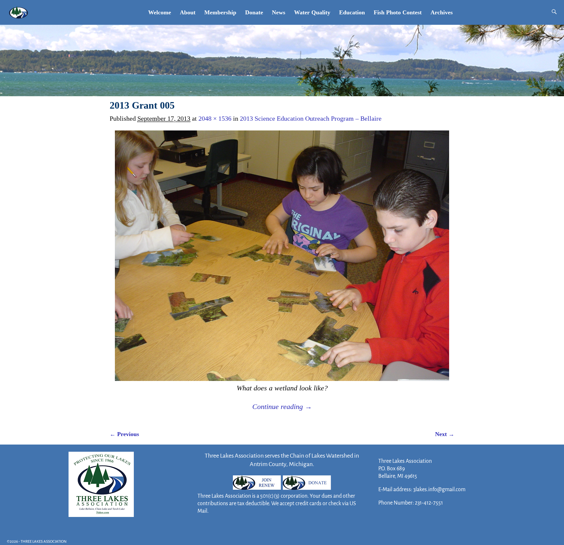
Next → (444, 434)
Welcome (159, 12)
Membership (220, 12)
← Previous (124, 434)
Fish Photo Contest (398, 12)
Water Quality (312, 12)
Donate (254, 12)
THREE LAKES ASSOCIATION (44, 541)
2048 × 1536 (214, 118)
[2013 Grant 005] (282, 255)
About (188, 12)
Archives (442, 12)
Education (352, 12)
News (278, 12)
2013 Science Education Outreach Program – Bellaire (311, 118)
